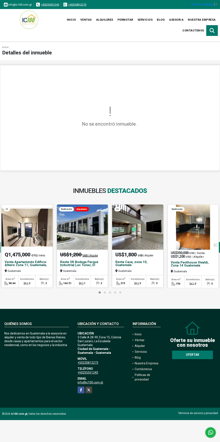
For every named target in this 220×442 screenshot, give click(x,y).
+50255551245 (50, 4)
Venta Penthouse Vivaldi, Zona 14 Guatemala (190, 263)
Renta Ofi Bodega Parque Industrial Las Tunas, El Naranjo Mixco (79, 265)
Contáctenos (193, 30)
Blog (161, 19)
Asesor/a (176, 19)
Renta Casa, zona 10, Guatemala (131, 263)
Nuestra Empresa (202, 19)
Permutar (125, 19)
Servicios (145, 19)
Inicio (71, 19)
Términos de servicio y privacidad (198, 413)
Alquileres (104, 19)
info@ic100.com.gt (90, 382)
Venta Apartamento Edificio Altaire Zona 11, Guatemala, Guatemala (26, 265)
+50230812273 (77, 4)
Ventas (86, 19)
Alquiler (140, 346)
